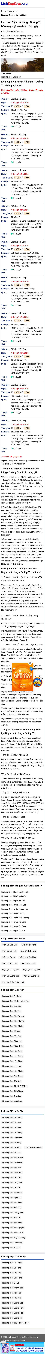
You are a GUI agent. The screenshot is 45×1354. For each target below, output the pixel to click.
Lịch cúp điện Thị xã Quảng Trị (13, 896)
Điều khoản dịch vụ (17, 1341)
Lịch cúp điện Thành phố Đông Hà (15, 892)
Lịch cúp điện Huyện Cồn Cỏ (13, 930)
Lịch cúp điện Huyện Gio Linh (13, 900)
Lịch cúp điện (13, 1337)
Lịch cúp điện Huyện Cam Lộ (13, 913)
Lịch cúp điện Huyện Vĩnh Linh (13, 905)
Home (3, 11)
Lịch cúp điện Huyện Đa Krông (13, 926)
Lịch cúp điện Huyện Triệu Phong (15, 918)
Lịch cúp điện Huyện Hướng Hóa (14, 909)
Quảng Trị (13, 11)
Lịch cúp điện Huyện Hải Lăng (13, 922)
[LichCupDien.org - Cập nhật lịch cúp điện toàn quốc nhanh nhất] (14, 3)
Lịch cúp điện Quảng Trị (11, 77)
